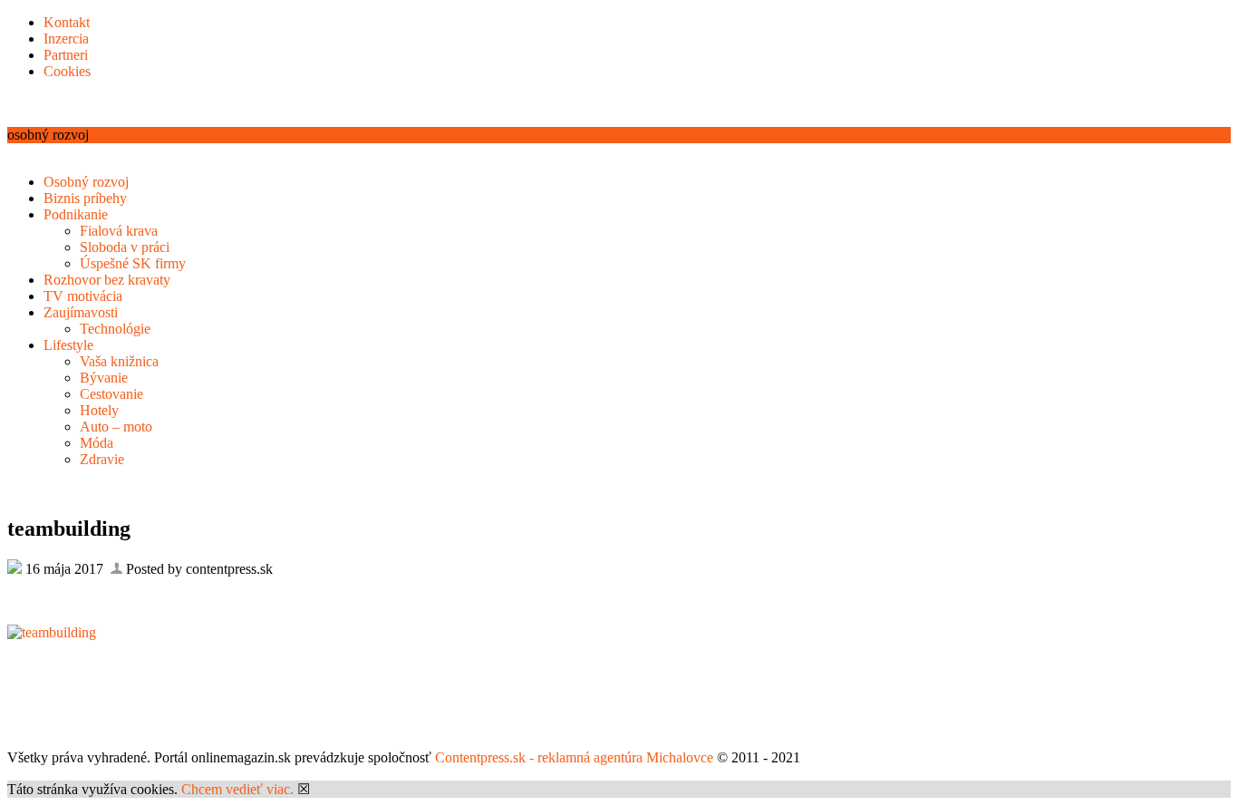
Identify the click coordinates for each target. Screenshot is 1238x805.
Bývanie (104, 377)
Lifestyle (68, 345)
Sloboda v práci (124, 247)
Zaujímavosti (81, 312)
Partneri (66, 55)
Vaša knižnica (119, 361)
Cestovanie (111, 394)
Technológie (115, 328)
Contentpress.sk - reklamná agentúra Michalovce (574, 757)
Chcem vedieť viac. (237, 789)
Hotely (99, 410)
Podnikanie (76, 214)
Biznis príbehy (85, 198)
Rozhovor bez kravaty (107, 279)
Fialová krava (119, 230)
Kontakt (67, 22)
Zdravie (102, 459)
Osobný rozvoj (86, 181)
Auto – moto (116, 426)
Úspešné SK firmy (133, 263)
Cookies (67, 71)
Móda (96, 443)
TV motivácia (83, 296)
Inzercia (66, 38)
